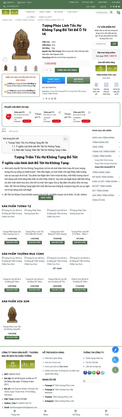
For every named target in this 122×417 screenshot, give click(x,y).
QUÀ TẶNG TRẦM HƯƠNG (103, 195)
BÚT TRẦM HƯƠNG (100, 191)
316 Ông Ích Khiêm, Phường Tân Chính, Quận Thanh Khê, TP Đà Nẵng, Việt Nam (21, 392)
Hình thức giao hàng (53, 358)
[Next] (36, 43)
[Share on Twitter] (46, 99)
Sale (107, 415)
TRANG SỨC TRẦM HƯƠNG (103, 151)
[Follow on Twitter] (116, 7)
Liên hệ (103, 7)
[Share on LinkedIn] (55, 99)
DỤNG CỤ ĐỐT (45, 17)
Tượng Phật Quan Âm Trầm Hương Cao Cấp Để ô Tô (12, 233)
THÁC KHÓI (72, 12)
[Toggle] (119, 142)
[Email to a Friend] (49, 99)
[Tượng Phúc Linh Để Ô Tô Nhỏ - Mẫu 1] (80, 219)
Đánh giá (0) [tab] (13, 131)
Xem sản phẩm (12, 242)
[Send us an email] (119, 7)
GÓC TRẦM (90, 7)
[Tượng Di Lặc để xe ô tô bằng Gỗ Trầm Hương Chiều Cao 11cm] (34, 267)
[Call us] (94, 373)
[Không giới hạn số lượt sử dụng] (30, 113)
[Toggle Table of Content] (64, 139)
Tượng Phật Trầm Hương (77, 91)
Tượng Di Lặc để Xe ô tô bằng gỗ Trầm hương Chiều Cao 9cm (12, 280)
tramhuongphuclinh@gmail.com (23, 407)
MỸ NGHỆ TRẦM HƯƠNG (102, 177)
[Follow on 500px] (102, 373)
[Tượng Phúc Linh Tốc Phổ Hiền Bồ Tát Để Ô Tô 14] (34, 219)
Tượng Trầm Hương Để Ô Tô (50, 20)
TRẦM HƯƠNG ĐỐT (100, 142)
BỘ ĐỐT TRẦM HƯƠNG (102, 186)
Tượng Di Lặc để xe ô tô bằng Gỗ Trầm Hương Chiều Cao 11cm (34, 280)
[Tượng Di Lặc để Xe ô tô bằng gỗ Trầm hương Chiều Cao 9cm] (12, 267)
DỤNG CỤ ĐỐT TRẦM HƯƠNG (104, 181)
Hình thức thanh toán (53, 362)
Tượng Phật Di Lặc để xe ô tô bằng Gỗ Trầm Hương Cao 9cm (57, 280)
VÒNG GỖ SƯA (98, 200)
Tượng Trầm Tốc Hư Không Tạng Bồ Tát (28, 142)
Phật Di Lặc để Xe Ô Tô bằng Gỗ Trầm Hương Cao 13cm (79, 280)
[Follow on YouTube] (98, 373)
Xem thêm (46, 198)
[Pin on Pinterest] (52, 99)
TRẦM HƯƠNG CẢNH (101, 172)
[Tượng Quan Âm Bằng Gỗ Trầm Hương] (57, 219)
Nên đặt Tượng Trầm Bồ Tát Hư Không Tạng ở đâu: (41, 150)
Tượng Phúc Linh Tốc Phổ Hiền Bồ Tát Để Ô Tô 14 (34, 233)
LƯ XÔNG (31, 17)
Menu (45, 415)
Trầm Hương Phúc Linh (64, 385)
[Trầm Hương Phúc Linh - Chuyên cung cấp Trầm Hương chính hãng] (12, 12)
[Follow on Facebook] (111, 7)
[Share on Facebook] (43, 99)
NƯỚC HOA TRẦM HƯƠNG (103, 138)
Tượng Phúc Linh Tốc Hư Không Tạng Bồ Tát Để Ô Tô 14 (12, 328)
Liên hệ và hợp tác (93, 366)
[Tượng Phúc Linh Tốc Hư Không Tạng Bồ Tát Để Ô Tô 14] (12, 314)
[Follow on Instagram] (113, 7)
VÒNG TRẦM (44, 12)
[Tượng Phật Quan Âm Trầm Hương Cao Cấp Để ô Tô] (12, 219)
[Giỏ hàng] (118, 12)
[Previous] (5, 43)
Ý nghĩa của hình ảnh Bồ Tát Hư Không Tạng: (38, 146)
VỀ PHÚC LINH (87, 2)
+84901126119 (24, 403)
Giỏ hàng (76, 415)
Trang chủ (74, 2)
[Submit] (111, 12)
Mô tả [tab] (4, 131)
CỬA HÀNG (116, 2)
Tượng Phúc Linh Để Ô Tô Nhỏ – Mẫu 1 (80, 233)
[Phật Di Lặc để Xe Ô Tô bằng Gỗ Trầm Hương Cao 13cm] (80, 267)
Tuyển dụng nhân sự (94, 358)
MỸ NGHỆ (58, 12)
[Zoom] (5, 59)
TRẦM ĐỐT (30, 12)
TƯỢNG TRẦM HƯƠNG (24, 20)
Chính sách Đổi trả (51, 367)
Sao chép (27, 121)
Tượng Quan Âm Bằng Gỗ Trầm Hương (57, 233)
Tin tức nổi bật (92, 362)
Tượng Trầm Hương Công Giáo (106, 164)
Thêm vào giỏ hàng (67, 70)
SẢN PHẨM (102, 2)
